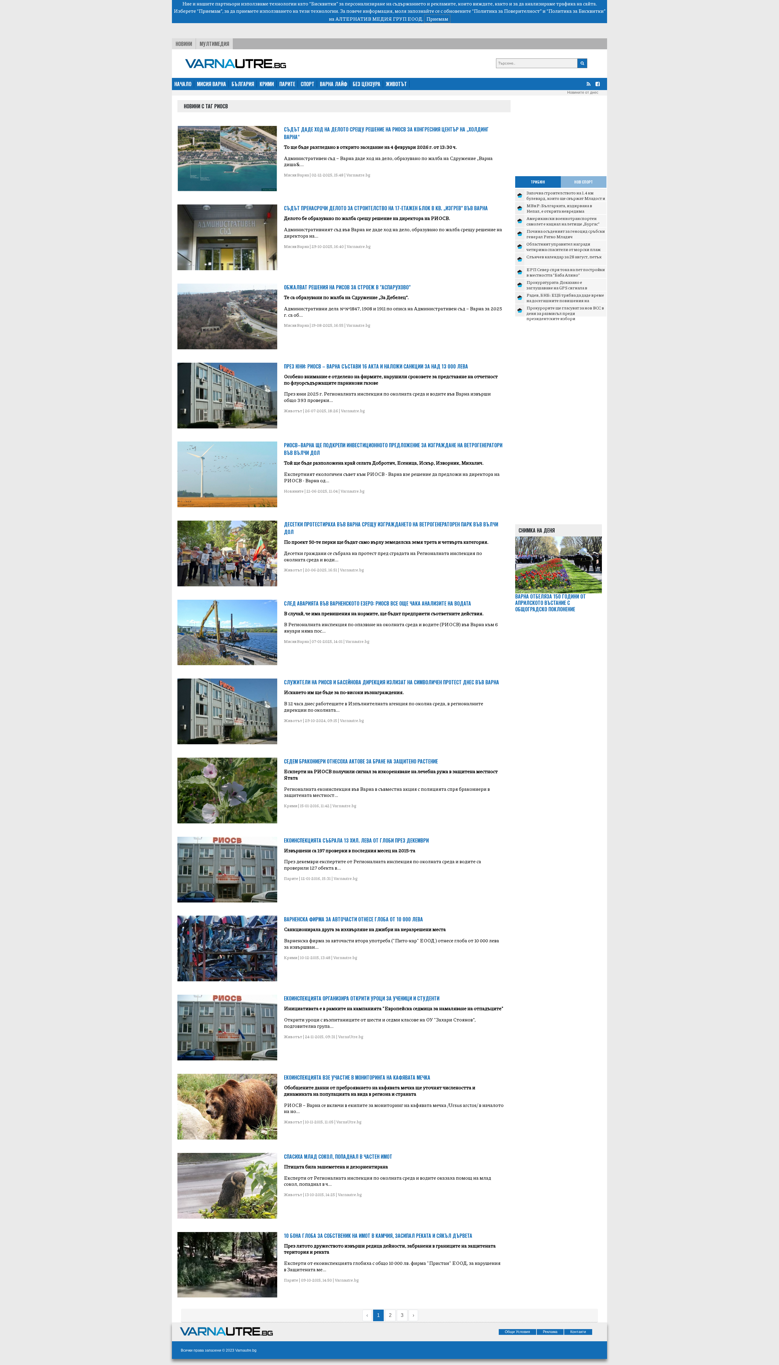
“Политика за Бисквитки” (576, 10)
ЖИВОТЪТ (396, 84)
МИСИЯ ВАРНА (211, 84)
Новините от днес (582, 92)
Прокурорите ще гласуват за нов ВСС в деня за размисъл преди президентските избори (565, 313)
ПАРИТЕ (287, 84)
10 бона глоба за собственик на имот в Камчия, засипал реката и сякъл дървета (378, 1235)
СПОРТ (307, 84)
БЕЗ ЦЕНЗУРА (366, 84)
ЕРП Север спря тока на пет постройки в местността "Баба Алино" (565, 272)
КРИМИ (267, 84)
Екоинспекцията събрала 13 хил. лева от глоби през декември (356, 840)
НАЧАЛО (182, 84)
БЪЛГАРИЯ (243, 84)
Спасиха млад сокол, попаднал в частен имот (338, 1156)
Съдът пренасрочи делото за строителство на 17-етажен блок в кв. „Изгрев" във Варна (386, 208)
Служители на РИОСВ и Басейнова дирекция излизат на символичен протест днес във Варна (391, 682)
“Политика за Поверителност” (507, 10)
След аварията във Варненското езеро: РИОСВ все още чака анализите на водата (377, 603)
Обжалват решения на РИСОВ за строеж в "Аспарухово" (347, 287)
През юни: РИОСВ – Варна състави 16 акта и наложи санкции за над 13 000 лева (376, 366)
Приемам (437, 18)
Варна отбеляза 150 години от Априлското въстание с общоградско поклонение (550, 602)
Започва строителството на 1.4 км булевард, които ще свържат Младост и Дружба (565, 198)
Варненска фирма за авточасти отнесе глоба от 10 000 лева (353, 919)
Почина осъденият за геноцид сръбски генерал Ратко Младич (565, 233)
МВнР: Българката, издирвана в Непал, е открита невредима (559, 208)
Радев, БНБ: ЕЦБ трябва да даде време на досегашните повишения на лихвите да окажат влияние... (565, 300)
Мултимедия (214, 43)
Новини (184, 43)
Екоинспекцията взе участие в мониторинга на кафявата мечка (357, 1077)
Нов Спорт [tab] (583, 181)
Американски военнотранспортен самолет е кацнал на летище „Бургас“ (562, 221)
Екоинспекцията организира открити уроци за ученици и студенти (361, 998)
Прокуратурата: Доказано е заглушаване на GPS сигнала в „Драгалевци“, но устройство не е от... (563, 287)
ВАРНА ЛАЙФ (333, 84)
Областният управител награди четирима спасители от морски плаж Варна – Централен (563, 249)
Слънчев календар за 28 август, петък (564, 256)
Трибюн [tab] (538, 181)
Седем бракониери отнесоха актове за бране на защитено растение (361, 761)
